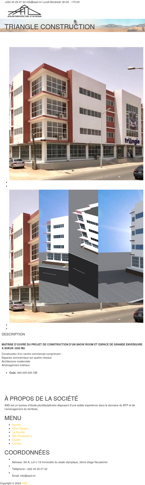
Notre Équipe (20, 428)
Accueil (16, 424)
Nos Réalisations (22, 436)
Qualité (16, 439)
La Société (18, 432)
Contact (16, 443)
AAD (24, 483)
